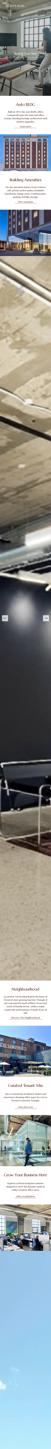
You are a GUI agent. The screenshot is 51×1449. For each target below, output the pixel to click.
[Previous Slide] (5, 618)
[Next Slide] (46, 618)
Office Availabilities (25, 1196)
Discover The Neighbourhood (25, 1017)
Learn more (25, 126)
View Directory (25, 1107)
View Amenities (25, 201)
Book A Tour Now (25, 53)
